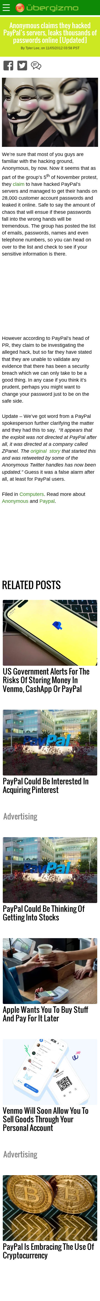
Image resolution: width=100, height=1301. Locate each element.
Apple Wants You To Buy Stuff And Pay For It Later (45, 1014)
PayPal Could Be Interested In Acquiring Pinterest (46, 785)
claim (18, 184)
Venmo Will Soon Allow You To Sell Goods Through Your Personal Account (46, 1119)
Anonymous (15, 501)
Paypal (47, 501)
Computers (31, 494)
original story (45, 451)
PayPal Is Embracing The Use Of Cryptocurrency (48, 1251)
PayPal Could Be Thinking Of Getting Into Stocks (43, 913)
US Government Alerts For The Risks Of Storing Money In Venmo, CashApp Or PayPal (46, 680)
